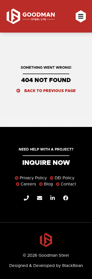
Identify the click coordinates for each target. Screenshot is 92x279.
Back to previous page (50, 91)
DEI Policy (64, 178)
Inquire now (46, 163)
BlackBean (72, 266)
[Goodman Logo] (46, 240)
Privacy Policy (33, 178)
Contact (68, 184)
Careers (28, 184)
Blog (48, 184)
